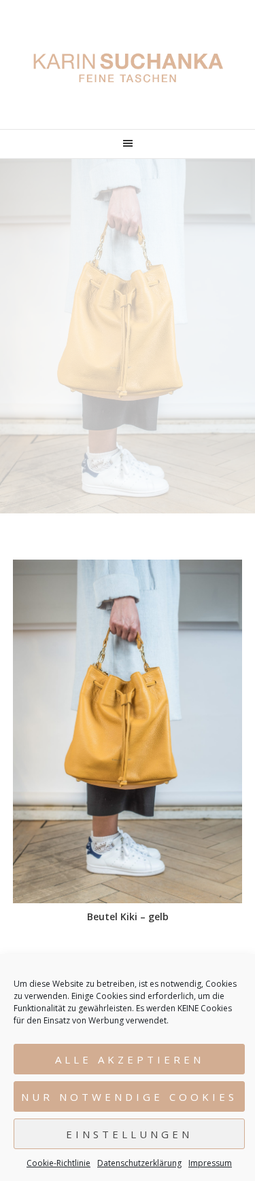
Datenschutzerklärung (139, 1163)
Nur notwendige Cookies (129, 1097)
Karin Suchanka (128, 68)
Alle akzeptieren (129, 1059)
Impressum (210, 1163)
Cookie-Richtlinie (58, 1163)
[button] (127, 144)
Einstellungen (129, 1134)
